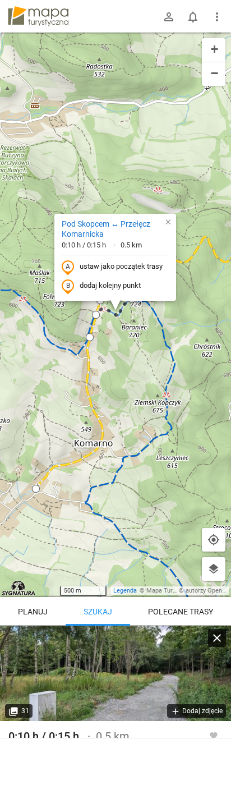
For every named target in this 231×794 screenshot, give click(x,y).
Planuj (33, 611)
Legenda (125, 590)
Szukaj (98, 611)
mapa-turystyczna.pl (38, 16)
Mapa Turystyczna (171, 590)
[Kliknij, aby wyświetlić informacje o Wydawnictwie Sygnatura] (19, 588)
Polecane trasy (180, 611)
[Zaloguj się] (169, 17)
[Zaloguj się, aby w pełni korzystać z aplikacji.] (214, 735)
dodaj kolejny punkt (110, 285)
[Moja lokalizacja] (213, 540)
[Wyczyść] (217, 638)
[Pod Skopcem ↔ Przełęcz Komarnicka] (115, 673)
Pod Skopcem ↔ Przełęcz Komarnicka (106, 228)
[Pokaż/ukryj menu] (217, 17)
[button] (96, 315)
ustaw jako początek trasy (121, 266)
